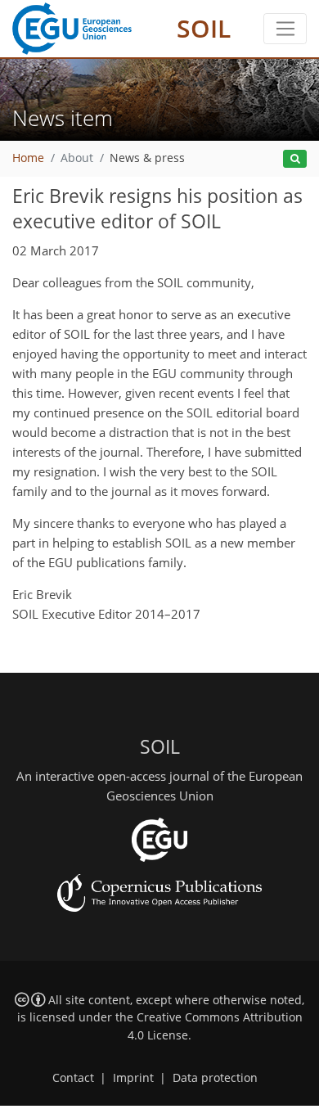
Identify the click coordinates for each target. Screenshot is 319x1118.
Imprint (133, 1078)
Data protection (215, 1078)
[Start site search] (295, 159)
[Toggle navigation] (285, 28)
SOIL (204, 28)
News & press (147, 158)
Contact (73, 1078)
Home (28, 158)
